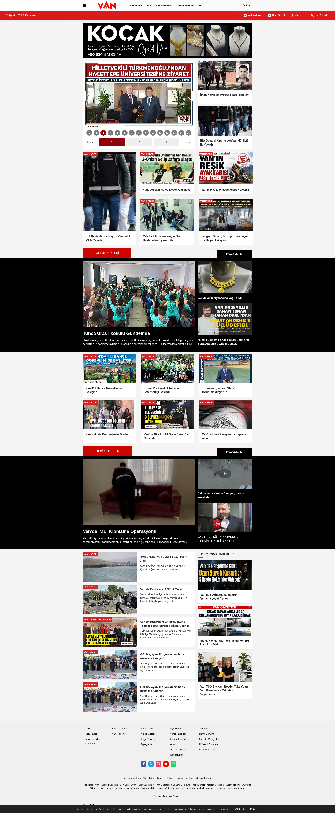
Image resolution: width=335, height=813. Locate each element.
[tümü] (200, 5)
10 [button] (153, 132)
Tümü (187, 142)
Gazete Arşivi (177, 749)
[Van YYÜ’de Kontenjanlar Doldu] (109, 414)
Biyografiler (147, 744)
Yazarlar (299, 15)
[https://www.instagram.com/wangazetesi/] (158, 764)
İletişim (170, 778)
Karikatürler (176, 754)
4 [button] (110, 132)
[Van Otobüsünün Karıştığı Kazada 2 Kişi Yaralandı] (139, 94)
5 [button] (117, 132)
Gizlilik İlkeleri (203, 778)
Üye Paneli (320, 15)
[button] (189, 99)
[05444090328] (173, 764)
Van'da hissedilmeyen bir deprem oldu (224, 436)
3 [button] (103, 132)
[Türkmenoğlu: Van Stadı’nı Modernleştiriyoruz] (225, 368)
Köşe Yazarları (149, 739)
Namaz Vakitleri (207, 749)
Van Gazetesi (163, 5)
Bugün (90, 142)
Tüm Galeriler (234, 254)
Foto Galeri (278, 15)
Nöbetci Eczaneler (209, 744)
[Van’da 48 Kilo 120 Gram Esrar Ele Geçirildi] (167, 414)
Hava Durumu (207, 734)
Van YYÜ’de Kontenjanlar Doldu (107, 434)
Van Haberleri (185, 5)
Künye (160, 778)
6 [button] (124, 132)
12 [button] (167, 132)
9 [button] (146, 132)
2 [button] (96, 132)
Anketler (203, 728)
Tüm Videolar (234, 452)
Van (149, 5)
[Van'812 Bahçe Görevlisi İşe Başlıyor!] (109, 368)
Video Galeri (254, 15)
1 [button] (89, 132)
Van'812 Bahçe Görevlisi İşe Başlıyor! (104, 390)
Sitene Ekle (134, 778)
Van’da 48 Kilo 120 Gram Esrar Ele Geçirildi (166, 436)
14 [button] (181, 132)
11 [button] (160, 132)
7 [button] (131, 132)
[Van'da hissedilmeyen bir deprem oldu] (225, 414)
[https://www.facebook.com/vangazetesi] (143, 764)
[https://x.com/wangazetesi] (151, 764)
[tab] (107, 253)
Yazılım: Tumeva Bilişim (166, 796)
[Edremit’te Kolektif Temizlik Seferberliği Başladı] (167, 368)
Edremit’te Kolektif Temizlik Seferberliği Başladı (161, 390)
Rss (124, 778)
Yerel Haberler (178, 734)
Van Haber (135, 5)
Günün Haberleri (179, 739)
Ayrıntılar (239, 809)
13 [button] (174, 132)
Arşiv (173, 744)
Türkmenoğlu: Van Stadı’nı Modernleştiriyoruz (219, 390)
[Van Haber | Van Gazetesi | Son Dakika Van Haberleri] (107, 5)
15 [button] (188, 132)
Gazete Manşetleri (209, 739)
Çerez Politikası (185, 778)
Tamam (251, 809)
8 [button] (139, 132)
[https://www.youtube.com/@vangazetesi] (166, 764)
